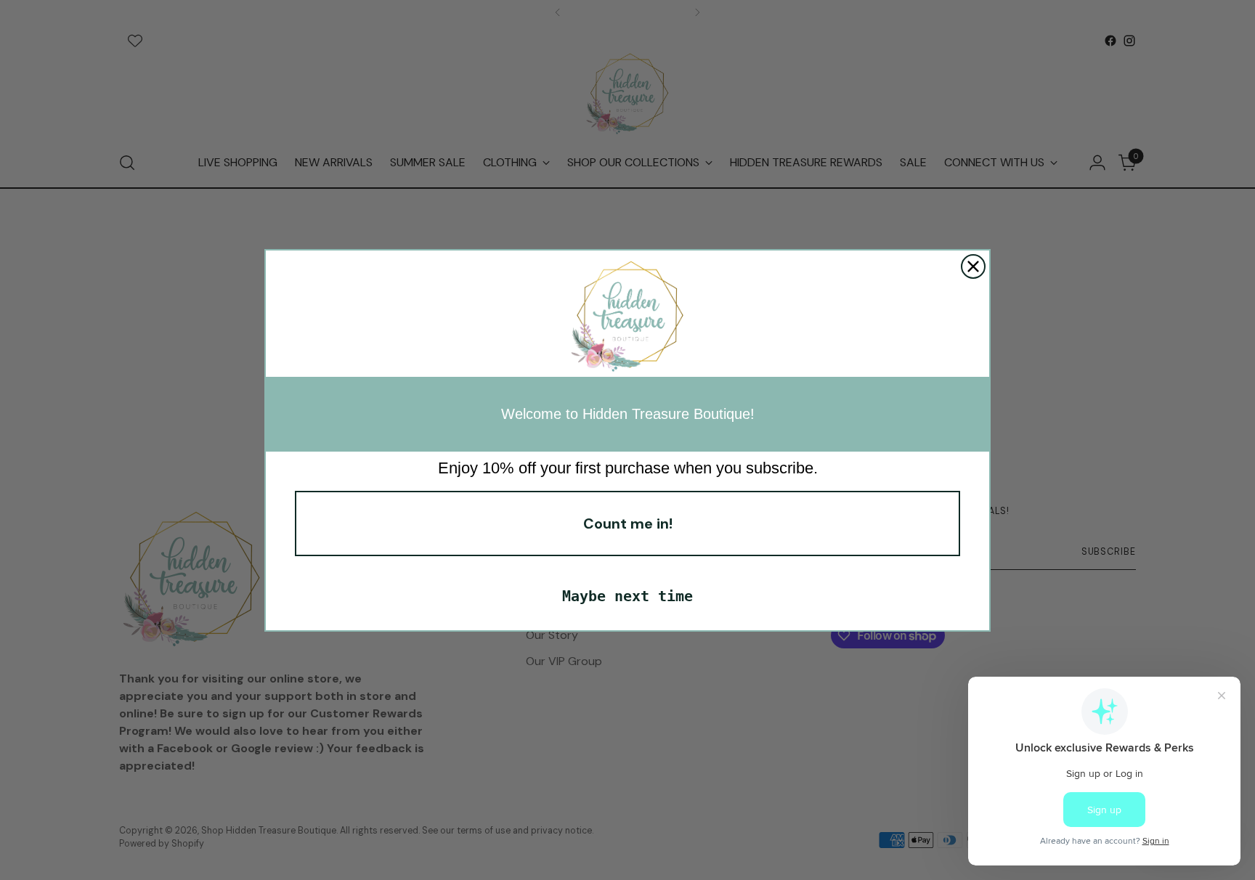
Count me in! (628, 523)
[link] (627, 317)
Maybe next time (627, 596)
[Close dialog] (973, 266)
